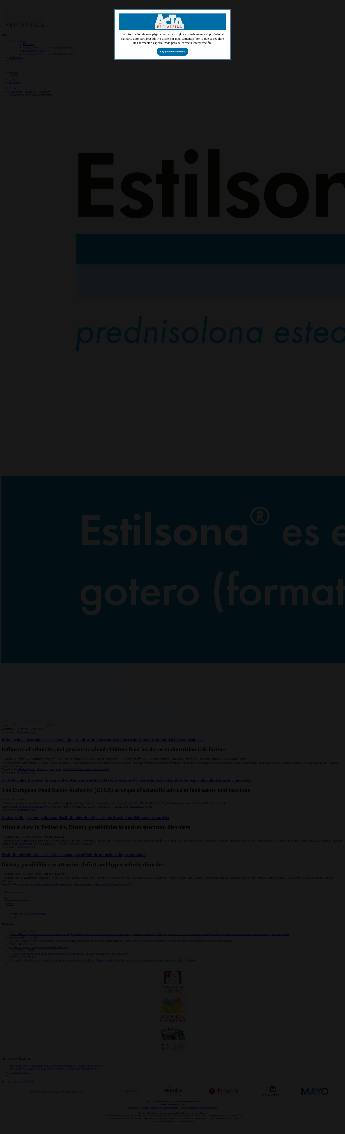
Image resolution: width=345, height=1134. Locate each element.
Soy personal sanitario (172, 51)
